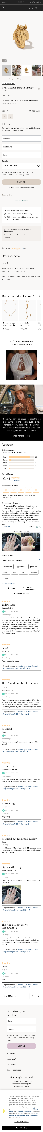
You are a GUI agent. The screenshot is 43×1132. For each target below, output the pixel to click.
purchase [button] (33, 567)
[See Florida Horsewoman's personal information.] (19, 769)
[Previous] (33, 295)
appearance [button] (21, 567)
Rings (20, 79)
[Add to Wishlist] (39, 89)
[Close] (40, 1093)
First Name (7, 138)
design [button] (23, 572)
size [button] (14, 572)
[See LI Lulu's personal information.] (8, 842)
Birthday (5, 161)
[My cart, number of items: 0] (36, 7)
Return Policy (27, 214)
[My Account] (32, 7)
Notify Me (21, 182)
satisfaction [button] (8, 567)
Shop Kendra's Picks (22, 436)
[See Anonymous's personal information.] (12, 690)
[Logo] (4, 8)
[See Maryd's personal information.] (8, 651)
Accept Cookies (21, 1128)
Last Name (7, 147)
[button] (6, 490)
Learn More (24, 1086)
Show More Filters (8, 583)
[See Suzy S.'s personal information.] (9, 970)
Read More (6, 280)
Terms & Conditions (8, 175)
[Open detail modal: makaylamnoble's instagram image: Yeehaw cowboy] (21, 365)
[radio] (4, 116)
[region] (21, 1111)
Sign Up (21, 1046)
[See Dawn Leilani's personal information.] (13, 608)
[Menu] (40, 7)
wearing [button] (34, 572)
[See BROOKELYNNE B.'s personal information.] (16, 928)
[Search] (29, 7)
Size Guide (36, 111)
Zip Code (12, 1029)
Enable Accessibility (34, 2)
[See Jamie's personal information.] (8, 732)
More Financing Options (9, 103)
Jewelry (4, 79)
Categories (13, 79)
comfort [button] (6, 578)
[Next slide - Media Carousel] (39, 363)
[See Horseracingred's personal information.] (15, 870)
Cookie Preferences (21, 1122)
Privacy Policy (24, 175)
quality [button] (6, 572)
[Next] (39, 295)
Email (5, 155)
